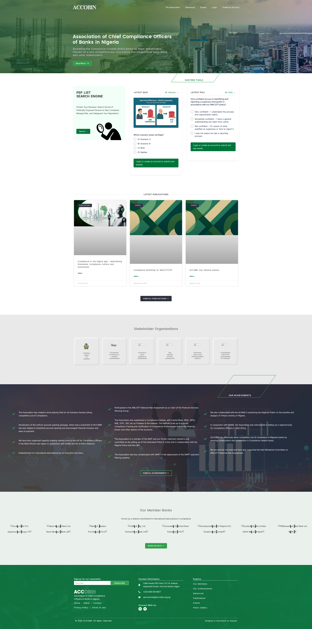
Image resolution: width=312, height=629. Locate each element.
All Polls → (230, 92)
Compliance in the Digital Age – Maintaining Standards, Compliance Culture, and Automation (100, 264)
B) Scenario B (144, 143)
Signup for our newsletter (87, 579)
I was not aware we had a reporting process (211, 134)
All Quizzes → (171, 92)
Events (203, 7)
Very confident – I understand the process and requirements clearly (214, 113)
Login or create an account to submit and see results (212, 147)
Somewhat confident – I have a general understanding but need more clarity (213, 120)
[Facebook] (140, 609)
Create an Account (230, 7)
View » (80, 273)
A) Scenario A (144, 139)
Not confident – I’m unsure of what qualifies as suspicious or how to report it (214, 127)
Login (214, 7)
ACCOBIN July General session (204, 270)
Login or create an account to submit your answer (155, 163)
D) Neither (142, 152)
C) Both (141, 148)
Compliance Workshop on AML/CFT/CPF (153, 270)
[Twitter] (145, 609)
